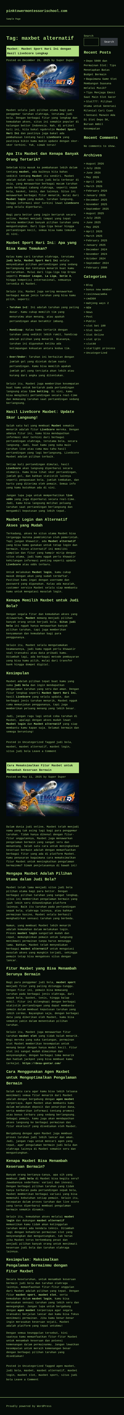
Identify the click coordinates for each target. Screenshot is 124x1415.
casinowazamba (96, 294)
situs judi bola (18, 751)
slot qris (93, 339)
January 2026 (96, 195)
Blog (89, 285)
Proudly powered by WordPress (29, 1406)
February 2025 (96, 240)
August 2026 (95, 163)
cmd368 (91, 298)
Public (91, 321)
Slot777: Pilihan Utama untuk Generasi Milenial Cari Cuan (100, 106)
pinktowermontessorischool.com (36, 11)
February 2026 (96, 190)
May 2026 (92, 177)
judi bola (63, 742)
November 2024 (96, 254)
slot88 (91, 343)
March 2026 (94, 186)
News (89, 312)
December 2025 (96, 200)
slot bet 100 (96, 325)
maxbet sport (48, 1375)
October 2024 (96, 258)
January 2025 (96, 245)
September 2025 (97, 209)
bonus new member (99, 289)
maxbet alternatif (33, 746)
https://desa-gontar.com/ (41, 1063)
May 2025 (92, 227)
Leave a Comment (44, 751)
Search (88, 36)
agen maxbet (65, 1366)
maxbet (24, 171)
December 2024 (96, 249)
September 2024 (97, 263)
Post (89, 316)
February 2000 (96, 267)
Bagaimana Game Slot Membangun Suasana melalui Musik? (100, 84)
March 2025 (94, 236)
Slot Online (95, 334)
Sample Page (13, 19)
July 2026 (93, 168)
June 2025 (93, 222)
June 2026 (93, 172)
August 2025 (95, 213)
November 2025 (96, 204)
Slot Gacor (94, 330)
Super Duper (65, 60)
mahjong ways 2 (97, 303)
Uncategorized (32, 742)
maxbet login (59, 746)
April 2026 (94, 181)
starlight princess (100, 348)
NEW (88, 307)
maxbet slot (26, 1375)
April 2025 (94, 231)
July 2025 (93, 218)
